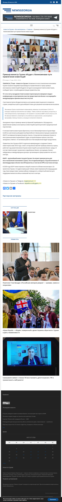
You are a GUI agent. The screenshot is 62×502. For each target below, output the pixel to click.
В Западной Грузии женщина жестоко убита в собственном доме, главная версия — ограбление (28, 421)
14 (38, 451)
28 (38, 457)
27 (31, 457)
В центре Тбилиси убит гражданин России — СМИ (16, 419)
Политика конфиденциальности (51, 493)
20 (31, 454)
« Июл (4, 463)
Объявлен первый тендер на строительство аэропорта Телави (19, 416)
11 (16, 451)
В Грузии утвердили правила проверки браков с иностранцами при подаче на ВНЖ (24, 413)
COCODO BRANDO (48, 496)
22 (45, 454)
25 (16, 457)
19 (23, 454)
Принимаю (53, 499)
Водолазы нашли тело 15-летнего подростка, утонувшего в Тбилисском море (23, 424)
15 (45, 451)
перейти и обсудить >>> (32, 183)
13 (31, 451)
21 (38, 454)
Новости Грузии (7, 496)
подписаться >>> (30, 181)
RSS (4, 427)
